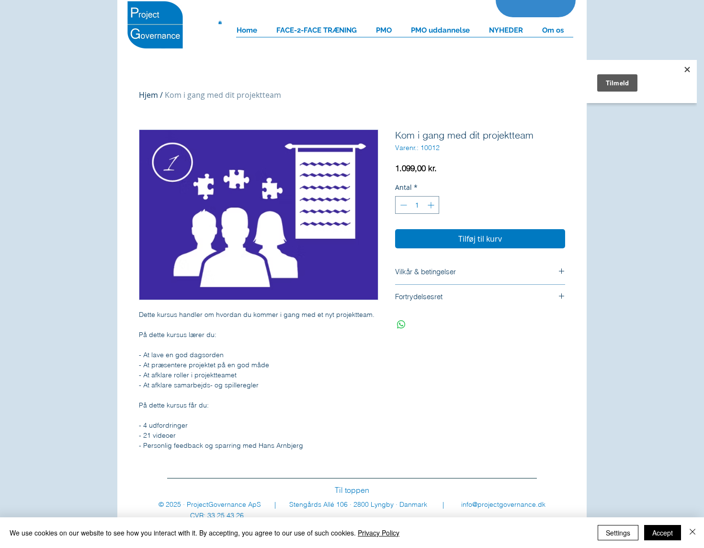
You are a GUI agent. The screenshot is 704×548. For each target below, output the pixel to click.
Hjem (148, 95)
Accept (662, 532)
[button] (220, 22)
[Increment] (432, 205)
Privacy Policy (378, 532)
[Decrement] (403, 205)
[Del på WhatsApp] (401, 324)
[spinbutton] (417, 205)
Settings (618, 532)
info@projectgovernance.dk (503, 504)
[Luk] (692, 532)
